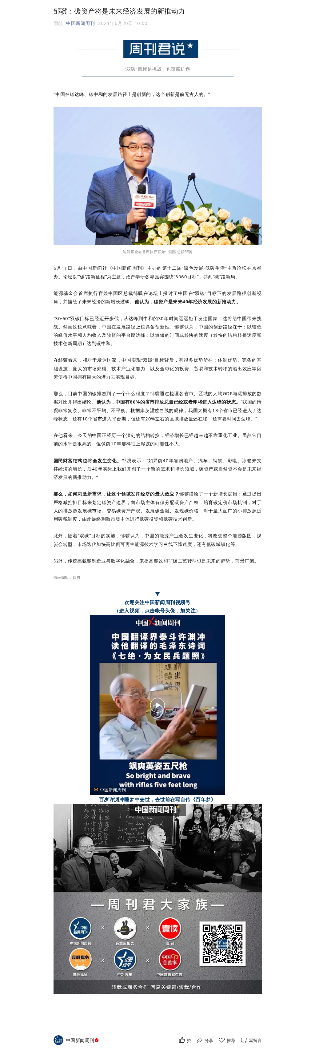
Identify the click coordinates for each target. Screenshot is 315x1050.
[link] (83, 1040)
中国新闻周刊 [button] (80, 23)
